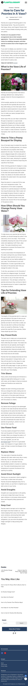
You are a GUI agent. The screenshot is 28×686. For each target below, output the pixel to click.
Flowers (11, 7)
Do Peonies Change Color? (8, 592)
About (2, 663)
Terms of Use (4, 664)
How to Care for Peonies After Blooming (11, 613)
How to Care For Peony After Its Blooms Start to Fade (13, 585)
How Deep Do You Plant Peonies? (9, 607)
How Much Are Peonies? (7, 597)
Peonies (17, 7)
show (15, 63)
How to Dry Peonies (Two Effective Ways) (12, 602)
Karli (7, 17)
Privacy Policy (4, 666)
